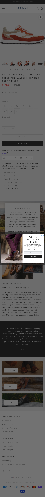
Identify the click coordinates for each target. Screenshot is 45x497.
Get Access (33, 256)
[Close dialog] (42, 236)
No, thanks (33, 260)
